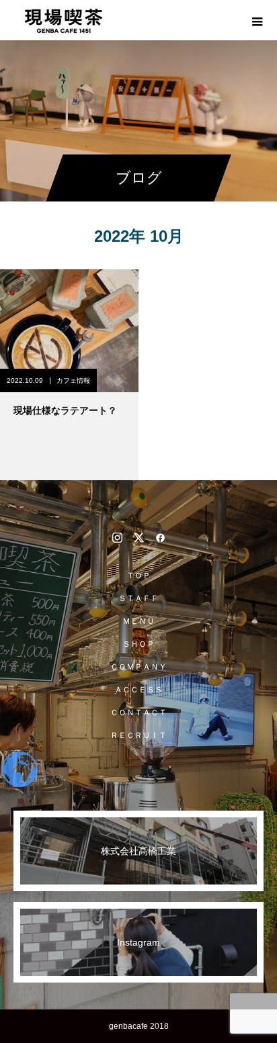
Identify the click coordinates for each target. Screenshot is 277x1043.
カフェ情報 (73, 380)
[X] (138, 537)
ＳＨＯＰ (138, 644)
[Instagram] (117, 537)
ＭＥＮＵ (138, 621)
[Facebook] (160, 537)
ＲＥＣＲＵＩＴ (138, 735)
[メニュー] (257, 20)
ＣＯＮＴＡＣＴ (138, 712)
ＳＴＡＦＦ (138, 598)
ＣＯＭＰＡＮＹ (138, 667)
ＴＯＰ (138, 575)
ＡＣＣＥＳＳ (138, 689)
